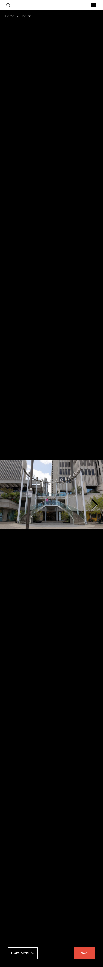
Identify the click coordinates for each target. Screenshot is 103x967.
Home (10, 16)
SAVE (84, 953)
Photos (26, 16)
